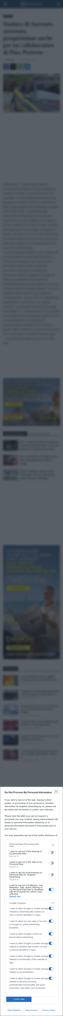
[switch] (51, 852)
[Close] (57, 793)
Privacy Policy (49, 1010)
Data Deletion (14, 1010)
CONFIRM (19, 999)
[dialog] (31, 901)
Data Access (31, 1010)
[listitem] (31, 845)
